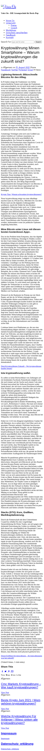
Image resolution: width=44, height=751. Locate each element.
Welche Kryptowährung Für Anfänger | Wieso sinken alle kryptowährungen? (19, 720)
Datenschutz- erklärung (17, 743)
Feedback (10, 35)
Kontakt (10, 37)
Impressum (8, 733)
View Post (5, 692)
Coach (14, 28)
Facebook (6, 70)
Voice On (10, 20)
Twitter (14, 70)
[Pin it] (9, 671)
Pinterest (23, 70)
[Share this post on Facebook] (2, 671)
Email (30, 70)
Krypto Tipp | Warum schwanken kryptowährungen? (21, 194)
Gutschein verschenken (17, 33)
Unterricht (11, 23)
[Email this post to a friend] (12, 671)
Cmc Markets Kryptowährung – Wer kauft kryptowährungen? (21, 685)
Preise (13, 25)
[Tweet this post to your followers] (5, 671)
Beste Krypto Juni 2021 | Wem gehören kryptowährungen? (20, 701)
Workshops (11, 30)
